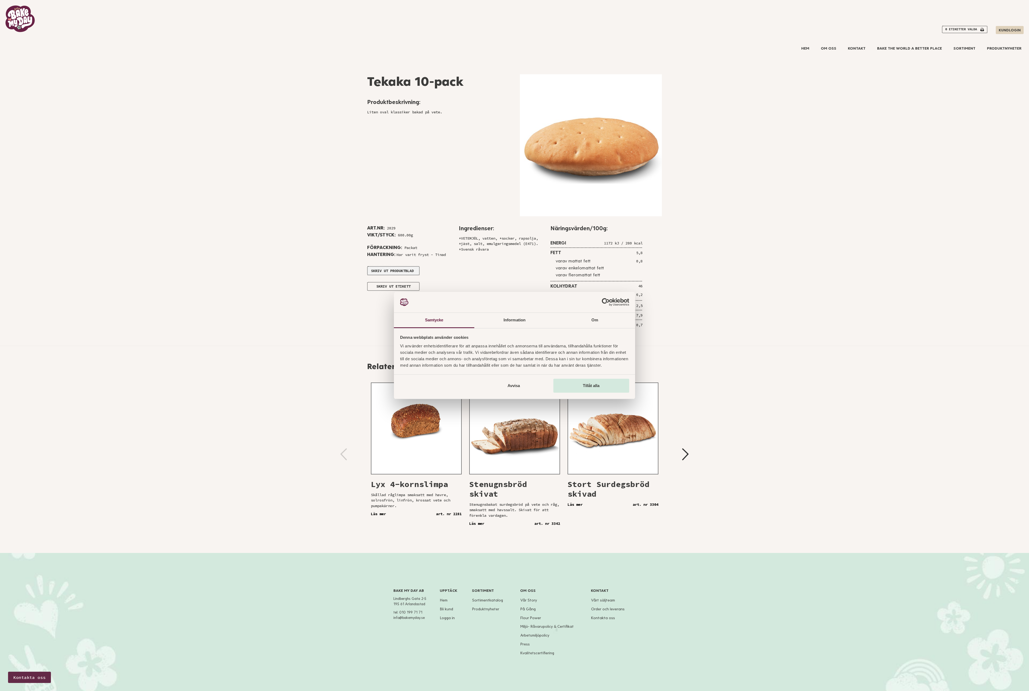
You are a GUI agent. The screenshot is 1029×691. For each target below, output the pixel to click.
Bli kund (446, 609)
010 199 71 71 (410, 612)
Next (685, 454)
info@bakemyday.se (409, 618)
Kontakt (857, 48)
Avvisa (514, 385)
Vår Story (528, 600)
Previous (343, 454)
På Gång (528, 609)
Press (525, 644)
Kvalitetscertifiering (537, 653)
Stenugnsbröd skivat (498, 489)
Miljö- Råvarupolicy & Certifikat (547, 627)
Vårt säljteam (603, 600)
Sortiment (964, 48)
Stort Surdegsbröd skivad (609, 489)
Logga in (447, 618)
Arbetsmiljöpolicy (534, 635)
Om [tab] (594, 320)
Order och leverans (608, 609)
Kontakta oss (603, 618)
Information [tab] (514, 320)
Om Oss (828, 48)
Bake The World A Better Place (909, 48)
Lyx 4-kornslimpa (409, 484)
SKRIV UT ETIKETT (393, 286)
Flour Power (530, 618)
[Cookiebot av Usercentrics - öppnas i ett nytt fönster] (605, 302)
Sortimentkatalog (487, 600)
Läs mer (378, 513)
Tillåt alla (591, 385)
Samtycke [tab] (434, 320)
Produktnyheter (1004, 48)
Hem (805, 48)
